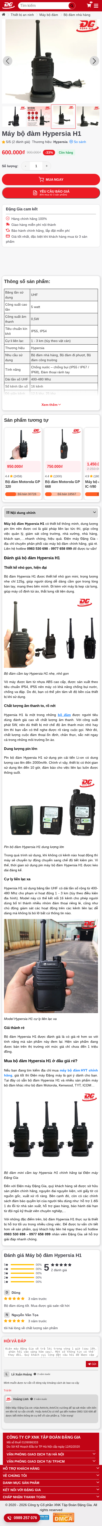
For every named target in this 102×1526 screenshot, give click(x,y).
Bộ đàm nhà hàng (77, 15)
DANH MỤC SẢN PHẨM (21, 1483)
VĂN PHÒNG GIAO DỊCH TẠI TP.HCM (36, 1461)
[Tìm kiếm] (72, 5)
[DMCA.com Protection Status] (63, 1518)
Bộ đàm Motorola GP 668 (62, 484)
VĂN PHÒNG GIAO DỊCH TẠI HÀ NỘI (35, 1454)
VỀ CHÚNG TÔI (15, 1476)
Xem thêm (49, 405)
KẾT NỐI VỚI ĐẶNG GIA (22, 1490)
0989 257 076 (25, 1518)
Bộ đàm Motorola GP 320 (22, 484)
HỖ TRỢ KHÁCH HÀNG (21, 1468)
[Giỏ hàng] (89, 5)
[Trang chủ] (4, 15)
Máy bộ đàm (48, 15)
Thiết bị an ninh (22, 15)
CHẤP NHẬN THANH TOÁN (24, 1497)
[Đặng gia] (8, 5)
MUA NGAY (54, 179)
